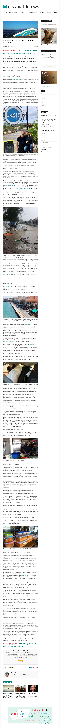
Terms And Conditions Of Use (47, 151)
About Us (43, 140)
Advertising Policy (44, 142)
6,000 (4, 198)
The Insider (42, 12)
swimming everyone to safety (9, 341)
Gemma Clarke (6, 46)
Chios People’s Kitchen (32, 94)
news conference (9, 286)
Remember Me (45, 102)
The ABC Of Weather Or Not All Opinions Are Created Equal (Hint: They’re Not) (47, 132)
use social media (21, 260)
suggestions (6, 274)
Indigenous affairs (13, 12)
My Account (29, 15)
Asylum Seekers (35, 46)
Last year (32, 344)
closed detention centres (23, 272)
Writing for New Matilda (46, 147)
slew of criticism (23, 269)
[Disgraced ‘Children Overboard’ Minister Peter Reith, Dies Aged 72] (33, 688)
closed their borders (11, 185)
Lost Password (44, 107)
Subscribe (55, 12)
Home (6, 12)
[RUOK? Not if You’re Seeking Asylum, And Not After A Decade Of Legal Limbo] (8, 688)
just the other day (17, 79)
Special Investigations (32, 12)
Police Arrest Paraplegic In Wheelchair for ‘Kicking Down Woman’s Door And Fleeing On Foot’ (48, 121)
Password (43, 98)
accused (5, 351)
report (27, 324)
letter (6, 417)
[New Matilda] (20, 7)
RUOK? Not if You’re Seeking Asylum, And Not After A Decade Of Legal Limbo (8, 695)
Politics (23, 12)
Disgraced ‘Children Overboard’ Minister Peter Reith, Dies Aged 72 (32, 695)
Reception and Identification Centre (22, 188)
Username (43, 93)
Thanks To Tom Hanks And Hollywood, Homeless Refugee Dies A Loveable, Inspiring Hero (20, 696)
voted (27, 268)
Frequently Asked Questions (46, 144)
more (37, 667)
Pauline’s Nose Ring (45, 124)
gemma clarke (11, 667)
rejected (5, 275)
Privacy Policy (43, 149)
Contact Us (43, 138)
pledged (23, 575)
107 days (14, 347)
